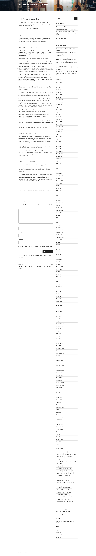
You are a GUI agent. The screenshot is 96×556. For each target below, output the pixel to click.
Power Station (69, 485)
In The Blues (67, 470)
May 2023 (58, 163)
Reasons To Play (59, 399)
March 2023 (59, 168)
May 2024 (58, 143)
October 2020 (59, 234)
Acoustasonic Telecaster (27, 190)
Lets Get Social (59, 360)
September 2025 (59, 107)
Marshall (69, 478)
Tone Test (58, 434)
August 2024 (59, 136)
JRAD (74, 470)
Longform (58, 367)
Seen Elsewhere (67, 487)
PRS (59, 487)
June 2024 (58, 141)
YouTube (58, 444)
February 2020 (59, 254)
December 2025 (59, 99)
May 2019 (58, 276)
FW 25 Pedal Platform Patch (64, 468)
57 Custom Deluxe (61, 451)
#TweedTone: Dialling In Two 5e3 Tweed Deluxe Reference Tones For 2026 (67, 62)
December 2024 (59, 126)
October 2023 (59, 156)
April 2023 (58, 166)
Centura (72, 459)
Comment (21, 208)
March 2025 (59, 119)
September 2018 (59, 288)
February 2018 (59, 301)
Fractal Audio (67, 463)
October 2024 (59, 131)
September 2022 (59, 180)
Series (46, 187)
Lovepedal (67, 475)
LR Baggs (47, 191)
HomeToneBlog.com (33, 4)
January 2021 (59, 227)
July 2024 (58, 139)
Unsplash (58, 522)
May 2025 (58, 116)
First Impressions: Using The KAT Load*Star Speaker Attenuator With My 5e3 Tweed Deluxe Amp (67, 68)
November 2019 (59, 261)
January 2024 (59, 148)
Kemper (59, 473)
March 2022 (58, 195)
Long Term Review (60, 365)
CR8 (66, 461)
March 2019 (58, 281)
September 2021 (59, 210)
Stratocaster (60, 492)
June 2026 (58, 87)
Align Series (38, 190)
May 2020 (58, 247)
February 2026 (59, 94)
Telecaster (70, 496)
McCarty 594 (60, 480)
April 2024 (58, 146)
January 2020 (59, 257)
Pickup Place (59, 387)
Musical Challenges (60, 377)
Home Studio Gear (60, 348)
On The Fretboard (60, 382)
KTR (71, 473)
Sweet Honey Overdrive (63, 494)
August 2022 (59, 183)
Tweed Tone (58, 436)
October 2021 (59, 207)
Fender (26, 191)
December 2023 (59, 151)
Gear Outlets (59, 340)
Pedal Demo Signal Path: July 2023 (63, 514)
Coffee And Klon (59, 326)
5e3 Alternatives (59, 308)
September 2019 (59, 266)
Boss (59, 459)
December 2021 (59, 202)
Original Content (61, 482)
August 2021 (59, 212)
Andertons (71, 451)
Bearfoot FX (60, 456)
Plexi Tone (58, 392)
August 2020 (59, 239)
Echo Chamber (59, 333)
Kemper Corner (59, 358)
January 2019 (59, 286)
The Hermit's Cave (60, 422)
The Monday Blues (60, 426)
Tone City (60, 499)
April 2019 (58, 279)
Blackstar (69, 456)
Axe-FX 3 (60, 454)
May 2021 (58, 217)
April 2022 (58, 193)
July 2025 (58, 112)
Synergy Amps (61, 496)
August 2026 (59, 82)
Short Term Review (60, 407)
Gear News (58, 338)
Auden (22, 191)
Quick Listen (59, 397)
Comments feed (59, 534)
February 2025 (59, 121)
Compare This (59, 331)
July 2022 (58, 185)
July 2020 (58, 242)
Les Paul (59, 475)
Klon (66, 473)
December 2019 (59, 259)
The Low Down (59, 424)
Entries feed (58, 532)
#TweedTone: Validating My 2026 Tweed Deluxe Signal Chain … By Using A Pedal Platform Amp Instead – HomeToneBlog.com (66, 59)
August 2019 (59, 269)
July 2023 (58, 161)
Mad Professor (61, 478)
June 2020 (58, 244)
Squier (67, 489)
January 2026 (59, 97)
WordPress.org (59, 537)
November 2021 (59, 205)
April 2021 (58, 220)
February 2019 (59, 284)
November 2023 (59, 153)
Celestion (65, 459)
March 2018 (58, 298)
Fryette (59, 466)
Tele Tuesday (59, 419)
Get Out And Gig (33, 187)
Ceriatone (60, 461)
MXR (68, 480)
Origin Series (70, 482)
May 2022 (58, 190)
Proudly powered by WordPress (24, 552)
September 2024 (59, 134)
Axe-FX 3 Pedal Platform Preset (63, 511)
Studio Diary (58, 414)
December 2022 (59, 173)
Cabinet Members (60, 323)
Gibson (59, 470)
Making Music (59, 372)
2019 (34, 28)
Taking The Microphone (61, 417)
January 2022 (59, 200)
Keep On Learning (60, 353)
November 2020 (59, 232)
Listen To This (59, 363)
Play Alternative (59, 390)
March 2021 (58, 222)
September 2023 (59, 158)
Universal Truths (59, 439)
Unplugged (58, 441)
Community (58, 328)
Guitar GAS (41, 187)
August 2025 (59, 109)
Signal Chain (58, 412)
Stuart (33, 17)
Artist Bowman (47, 190)
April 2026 (58, 92)
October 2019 (59, 264)
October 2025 (59, 104)
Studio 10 (69, 492)
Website (20, 239)
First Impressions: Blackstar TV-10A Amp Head (66, 29)
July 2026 (58, 84)
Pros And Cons (59, 394)
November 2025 (59, 102)
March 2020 (59, 252)
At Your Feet (58, 321)
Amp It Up (58, 316)
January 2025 (59, 124)
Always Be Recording (60, 313)
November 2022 (59, 175)
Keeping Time (59, 355)
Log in (57, 529)
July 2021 (58, 215)
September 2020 (60, 237)
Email (20, 232)
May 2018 (58, 293)
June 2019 (58, 274)
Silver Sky (60, 489)
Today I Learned (59, 429)
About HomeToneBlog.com (62, 509)
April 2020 (58, 249)
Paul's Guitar (60, 485)
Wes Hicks (70, 521)
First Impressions (59, 336)
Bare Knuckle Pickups (70, 454)
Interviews (58, 350)
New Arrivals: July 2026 (61, 26)
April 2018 (58, 296)
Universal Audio (61, 501)
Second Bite (58, 402)
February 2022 (59, 198)
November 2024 (59, 129)
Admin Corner (59, 311)
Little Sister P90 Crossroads (36, 191)
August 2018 (59, 291)
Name (20, 226)
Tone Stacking (59, 431)
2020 (37, 28)
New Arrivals (59, 380)
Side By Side (58, 409)
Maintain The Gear (60, 370)
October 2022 (59, 178)
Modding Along (59, 375)
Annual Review (24, 187)
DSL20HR (73, 461)
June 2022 (58, 188)
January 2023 (59, 170)
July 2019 (58, 271)
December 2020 (59, 229)
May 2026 (58, 89)
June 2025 (58, 114)
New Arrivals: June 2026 (61, 41)
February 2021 (59, 225)
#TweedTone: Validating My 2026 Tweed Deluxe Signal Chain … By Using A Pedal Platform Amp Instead (66, 33)
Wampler (70, 501)
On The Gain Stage (60, 385)
